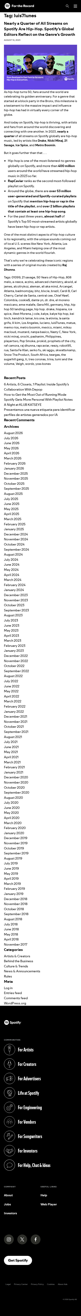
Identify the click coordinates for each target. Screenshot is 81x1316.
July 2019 (11, 863)
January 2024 (14, 590)
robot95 (65, 345)
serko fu (35, 350)
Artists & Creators (17, 956)
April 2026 (11, 453)
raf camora (11, 345)
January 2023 (14, 650)
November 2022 (16, 661)
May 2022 (11, 691)
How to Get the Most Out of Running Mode (35, 394)
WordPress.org (15, 1003)
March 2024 (12, 580)
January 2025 (14, 529)
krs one (39, 318)
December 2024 (16, 534)
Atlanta (9, 291)
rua (6, 350)
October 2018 (14, 909)
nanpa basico (40, 332)
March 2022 (12, 701)
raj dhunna (27, 345)
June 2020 (12, 808)
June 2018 (11, 929)
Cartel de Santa (25, 295)
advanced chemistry (49, 282)
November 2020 (16, 782)
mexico (46, 327)
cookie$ (24, 300)
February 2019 (14, 888)
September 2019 (16, 853)
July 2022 (11, 681)
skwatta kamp (65, 350)
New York (68, 332)
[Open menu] (75, 6)
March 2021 (12, 762)
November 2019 (16, 843)
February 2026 (15, 463)
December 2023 (16, 595)
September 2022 (16, 671)
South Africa (39, 355)
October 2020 (14, 787)
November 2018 (16, 904)
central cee (45, 295)
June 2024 (11, 564)
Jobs (7, 1204)
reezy (54, 345)
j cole (36, 314)
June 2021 (11, 747)
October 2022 (14, 666)
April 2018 (11, 939)
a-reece (17, 282)
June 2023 (11, 625)
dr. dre (49, 300)
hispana (61, 309)
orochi (24, 336)
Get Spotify (20, 1260)
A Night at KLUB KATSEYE (22, 404)
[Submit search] (74, 371)
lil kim (16, 323)
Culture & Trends (16, 966)
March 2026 (12, 458)
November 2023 (16, 600)
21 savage (28, 277)
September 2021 (16, 732)
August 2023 (13, 615)
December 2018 (15, 899)
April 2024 (11, 575)
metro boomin (30, 327)
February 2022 (14, 706)
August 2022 (13, 676)
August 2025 (13, 493)
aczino (29, 282)
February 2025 (15, 524)
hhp (67, 305)
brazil (55, 291)
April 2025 (11, 514)
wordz (29, 364)
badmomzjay (24, 291)
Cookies (51, 1284)
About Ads (62, 1284)
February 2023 (14, 645)
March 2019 (12, 883)
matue (70, 323)
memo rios (11, 327)
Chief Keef (61, 295)
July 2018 (11, 924)
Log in (8, 988)
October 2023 (14, 605)
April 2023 (11, 635)
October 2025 (14, 483)
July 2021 (10, 742)
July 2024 (11, 559)
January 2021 (13, 772)
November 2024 (16, 539)
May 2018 (11, 934)
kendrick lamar (22, 318)
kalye (44, 314)
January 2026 (14, 468)
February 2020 (15, 828)
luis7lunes (58, 323)
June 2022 (11, 686)
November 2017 (15, 944)
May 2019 (11, 873)
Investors (10, 1213)
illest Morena (22, 314)
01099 (16, 277)
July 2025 (11, 499)
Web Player (48, 1204)
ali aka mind (49, 286)
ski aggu (48, 350)
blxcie (45, 291)
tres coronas (37, 359)
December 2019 (15, 838)
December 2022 (16, 656)
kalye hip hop (59, 314)
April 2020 (11, 818)
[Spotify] (19, 6)
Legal (8, 1284)
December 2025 (16, 473)
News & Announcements (22, 971)
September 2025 (16, 488)
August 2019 (13, 858)
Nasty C (55, 332)
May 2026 (11, 448)
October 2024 (14, 544)
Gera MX (43, 305)
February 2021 (14, 767)
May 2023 (11, 630)
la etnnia (52, 318)
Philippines (53, 336)
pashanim (37, 336)
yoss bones (43, 364)
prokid (41, 341)
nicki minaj (11, 336)
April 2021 (11, 757)
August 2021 (13, 737)
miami (57, 327)
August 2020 (13, 797)
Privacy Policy (37, 1284)
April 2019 (11, 878)
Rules (8, 976)
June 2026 (11, 443)
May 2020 (11, 812)
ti (26, 359)
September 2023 (16, 610)
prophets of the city (61, 341)
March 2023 (12, 640)
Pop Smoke (27, 341)
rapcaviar (42, 345)
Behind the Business (18, 961)
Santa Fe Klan (19, 350)
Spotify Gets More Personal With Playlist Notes (38, 399)
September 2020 (16, 792)
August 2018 (13, 919)
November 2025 (16, 478)
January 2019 (13, 894)
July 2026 (11, 438)
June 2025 (11, 504)
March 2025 (12, 519)
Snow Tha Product (16, 355)
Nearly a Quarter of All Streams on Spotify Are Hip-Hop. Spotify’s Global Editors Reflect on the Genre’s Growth (39, 29)
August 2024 (13, 554)
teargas (54, 355)
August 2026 (13, 433)
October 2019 (14, 848)
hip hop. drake (44, 309)
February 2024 (15, 585)
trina (50, 359)
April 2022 (11, 696)
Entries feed (13, 993)
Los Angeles (30, 323)
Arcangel (65, 286)
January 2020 (14, 833)
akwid (68, 282)
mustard (23, 332)
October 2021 (14, 726)
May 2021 (11, 752)
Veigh (20, 364)
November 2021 (15, 721)
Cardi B (65, 291)
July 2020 (11, 802)
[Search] (67, 6)
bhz (37, 291)
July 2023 (11, 620)
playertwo (11, 341)
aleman (35, 286)
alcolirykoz (21, 286)
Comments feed (16, 998)
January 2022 (14, 711)
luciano (45, 323)
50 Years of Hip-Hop (50, 277)
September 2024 (16, 549)
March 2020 (13, 823)
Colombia (10, 300)
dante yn (37, 300)
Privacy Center (21, 1284)
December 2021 (15, 716)
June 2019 (11, 868)
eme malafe (27, 305)
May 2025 (11, 509)
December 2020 (16, 777)
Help (43, 1195)
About (8, 1195)
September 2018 (16, 914)
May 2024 (11, 569)
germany (56, 305)
